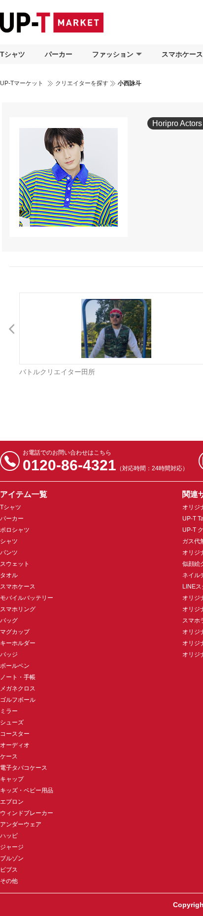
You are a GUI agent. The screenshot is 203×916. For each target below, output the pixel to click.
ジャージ (12, 847)
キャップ (12, 779)
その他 (9, 881)
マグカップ (15, 631)
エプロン (12, 801)
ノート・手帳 (17, 677)
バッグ (9, 620)
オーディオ (15, 745)
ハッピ (9, 835)
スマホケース (17, 586)
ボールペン (15, 665)
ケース (9, 756)
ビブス (9, 869)
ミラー (9, 711)
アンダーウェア (20, 824)
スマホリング (17, 609)
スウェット (15, 563)
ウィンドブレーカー (26, 813)
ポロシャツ (15, 529)
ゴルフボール (17, 699)
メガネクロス (17, 688)
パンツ (9, 552)
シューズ (12, 722)
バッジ (9, 654)
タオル (9, 575)
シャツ (9, 541)
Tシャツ (12, 54)
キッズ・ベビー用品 (26, 790)
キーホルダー (17, 643)
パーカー (58, 54)
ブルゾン (12, 858)
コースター (15, 733)
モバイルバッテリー (26, 597)
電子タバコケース (23, 767)
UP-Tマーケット (21, 83)
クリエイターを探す (81, 83)
